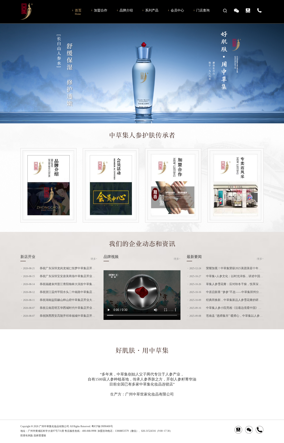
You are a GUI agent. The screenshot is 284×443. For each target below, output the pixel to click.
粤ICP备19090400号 (102, 426)
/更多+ (93, 258)
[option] (142, 73)
